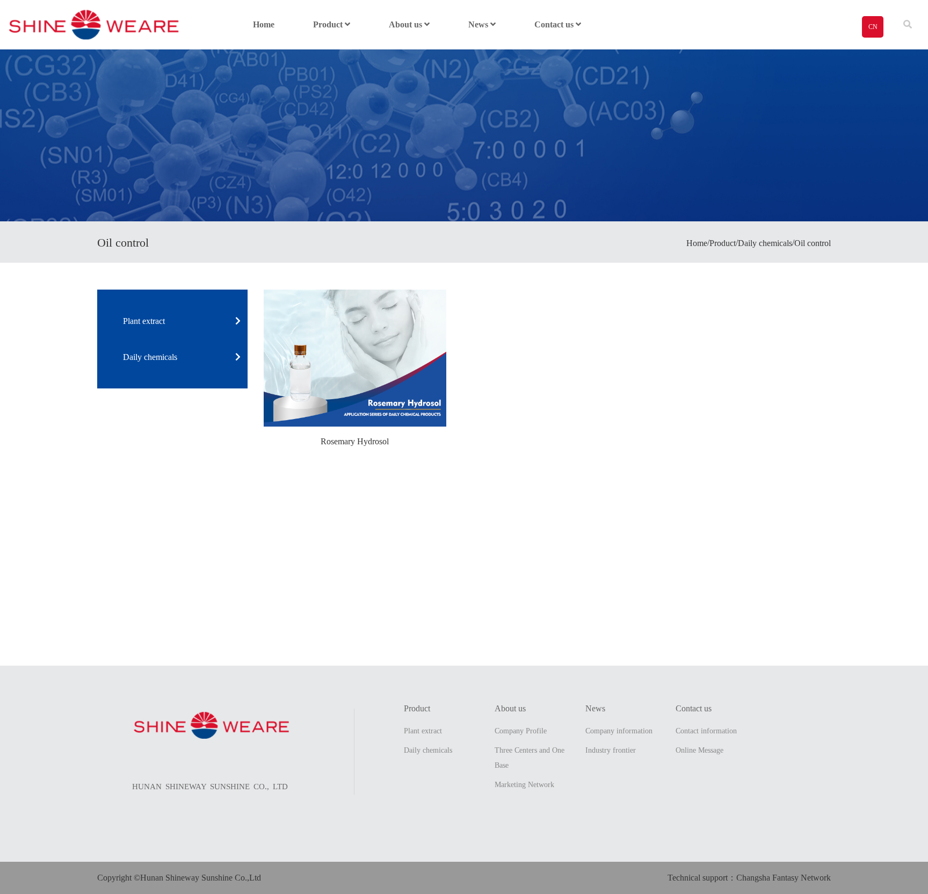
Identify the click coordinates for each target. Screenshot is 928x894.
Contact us (555, 24)
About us (406, 24)
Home (263, 24)
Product (329, 24)
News (479, 24)
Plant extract (144, 321)
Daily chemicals (150, 357)
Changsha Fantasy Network (783, 877)
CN (873, 27)
